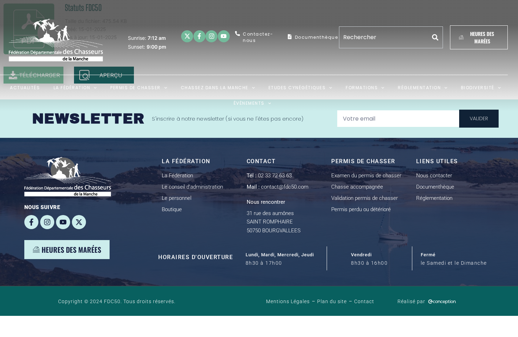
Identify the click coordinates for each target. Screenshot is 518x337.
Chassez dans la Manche (214, 88)
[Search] (435, 37)
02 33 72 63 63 (269, 175)
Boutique (172, 209)
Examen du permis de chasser (366, 175)
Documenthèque (316, 37)
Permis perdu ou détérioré (361, 209)
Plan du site (332, 301)
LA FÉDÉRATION (186, 161)
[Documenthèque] (289, 36)
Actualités (25, 88)
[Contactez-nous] (237, 33)
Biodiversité (477, 88)
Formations (362, 88)
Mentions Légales (288, 301)
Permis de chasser (135, 88)
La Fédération (72, 88)
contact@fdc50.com (277, 187)
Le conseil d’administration (192, 187)
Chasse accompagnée (357, 187)
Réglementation (419, 88)
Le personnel (176, 198)
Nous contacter (434, 175)
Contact (364, 301)
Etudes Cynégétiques (297, 88)
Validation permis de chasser (364, 198)
